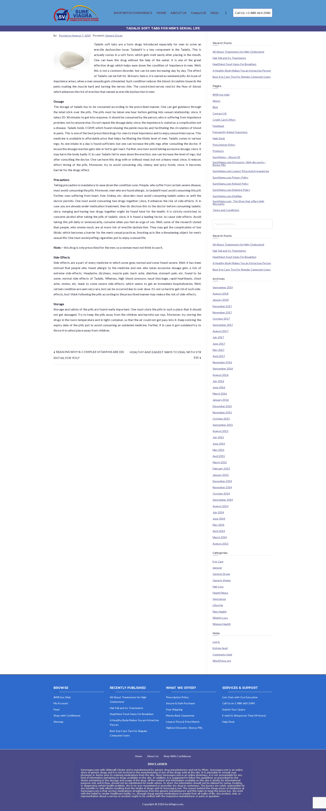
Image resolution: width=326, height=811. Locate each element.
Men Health (220, 611)
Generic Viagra (222, 580)
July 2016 (218, 381)
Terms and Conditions (226, 210)
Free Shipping (174, 709)
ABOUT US (178, 12)
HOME (161, 12)
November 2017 (222, 312)
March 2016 (220, 393)
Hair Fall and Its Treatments (229, 58)
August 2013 (220, 543)
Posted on (75, 35)
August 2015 (220, 431)
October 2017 (221, 318)
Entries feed (220, 648)
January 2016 (221, 400)
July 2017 (218, 337)
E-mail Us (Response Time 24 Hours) (244, 715)
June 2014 (219, 518)
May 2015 (218, 450)
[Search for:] (242, 224)
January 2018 (221, 300)
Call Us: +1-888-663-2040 (252, 12)
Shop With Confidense (177, 756)
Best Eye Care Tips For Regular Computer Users (242, 76)
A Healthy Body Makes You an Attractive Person (242, 70)
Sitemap (58, 721)
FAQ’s (215, 12)
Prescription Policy (224, 144)
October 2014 (221, 493)
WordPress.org (222, 660)
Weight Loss (220, 618)
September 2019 (223, 287)
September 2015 (223, 425)
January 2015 (221, 475)
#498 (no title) (221, 94)
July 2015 (218, 437)
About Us (153, 756)
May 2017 (218, 350)
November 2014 (222, 487)
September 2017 (223, 325)
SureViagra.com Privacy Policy (230, 177)
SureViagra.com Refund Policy (230, 183)
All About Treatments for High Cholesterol (238, 51)
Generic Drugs (114, 35)
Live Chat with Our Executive (240, 697)
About (216, 101)
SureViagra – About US (226, 157)
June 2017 (219, 343)
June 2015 (219, 443)
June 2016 (219, 387)
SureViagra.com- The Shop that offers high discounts (238, 202)
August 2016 (220, 375)
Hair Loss (218, 586)
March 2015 (220, 462)
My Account (61, 703)
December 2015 (222, 406)
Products (218, 151)
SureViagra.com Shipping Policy (231, 190)
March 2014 (220, 537)
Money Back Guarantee (180, 715)
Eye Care (218, 561)
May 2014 (218, 525)
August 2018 (220, 293)
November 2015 (222, 412)
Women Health (222, 624)
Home (138, 756)
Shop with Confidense (67, 715)
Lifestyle (218, 605)
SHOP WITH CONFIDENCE (133, 12)
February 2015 (221, 468)
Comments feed (222, 654)
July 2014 (218, 512)
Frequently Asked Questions (230, 132)
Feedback (218, 126)
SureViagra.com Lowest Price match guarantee (241, 171)
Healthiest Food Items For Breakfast (235, 64)
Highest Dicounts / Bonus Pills (184, 727)
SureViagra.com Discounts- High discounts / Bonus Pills (239, 163)
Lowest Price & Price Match (182, 721)
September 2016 (223, 368)
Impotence (219, 599)
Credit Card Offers (224, 119)
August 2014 (220, 506)
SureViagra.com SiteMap (227, 196)
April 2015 (219, 456)
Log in (216, 642)
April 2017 (219, 356)
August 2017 (220, 331)
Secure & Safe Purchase (180, 703)
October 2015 (221, 418)
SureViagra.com (174, 804)
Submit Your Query (233, 709)
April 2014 (219, 531)
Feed (57, 709)
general (217, 567)
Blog (215, 107)
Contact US (198, 12)
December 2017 (222, 306)
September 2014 (223, 499)
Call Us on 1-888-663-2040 (238, 703)
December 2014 (222, 481)
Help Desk (219, 138)
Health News (220, 592)
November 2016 (222, 362)
